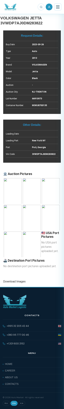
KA (21, 403)
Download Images (14, 281)
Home (8, 364)
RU (6, 403)
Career (10, 370)
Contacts (11, 384)
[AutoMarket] (10, 7)
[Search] (41, 7)
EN (14, 403)
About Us (11, 377)
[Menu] (57, 7)
